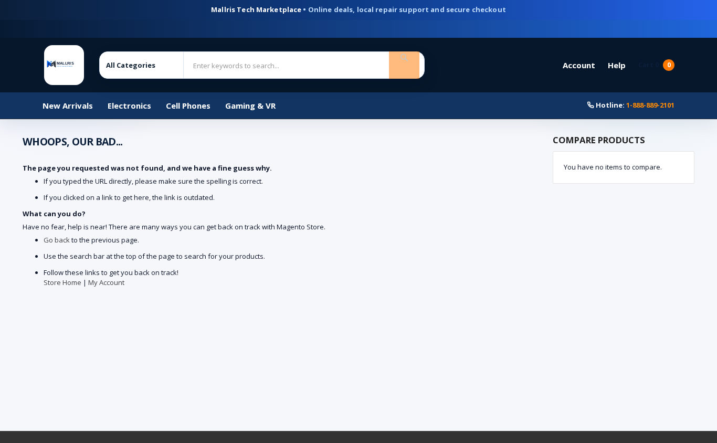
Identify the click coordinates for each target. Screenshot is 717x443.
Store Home (62, 282)
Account (579, 65)
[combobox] (289, 65)
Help (617, 65)
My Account (106, 282)
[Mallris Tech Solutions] (64, 65)
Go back (57, 240)
